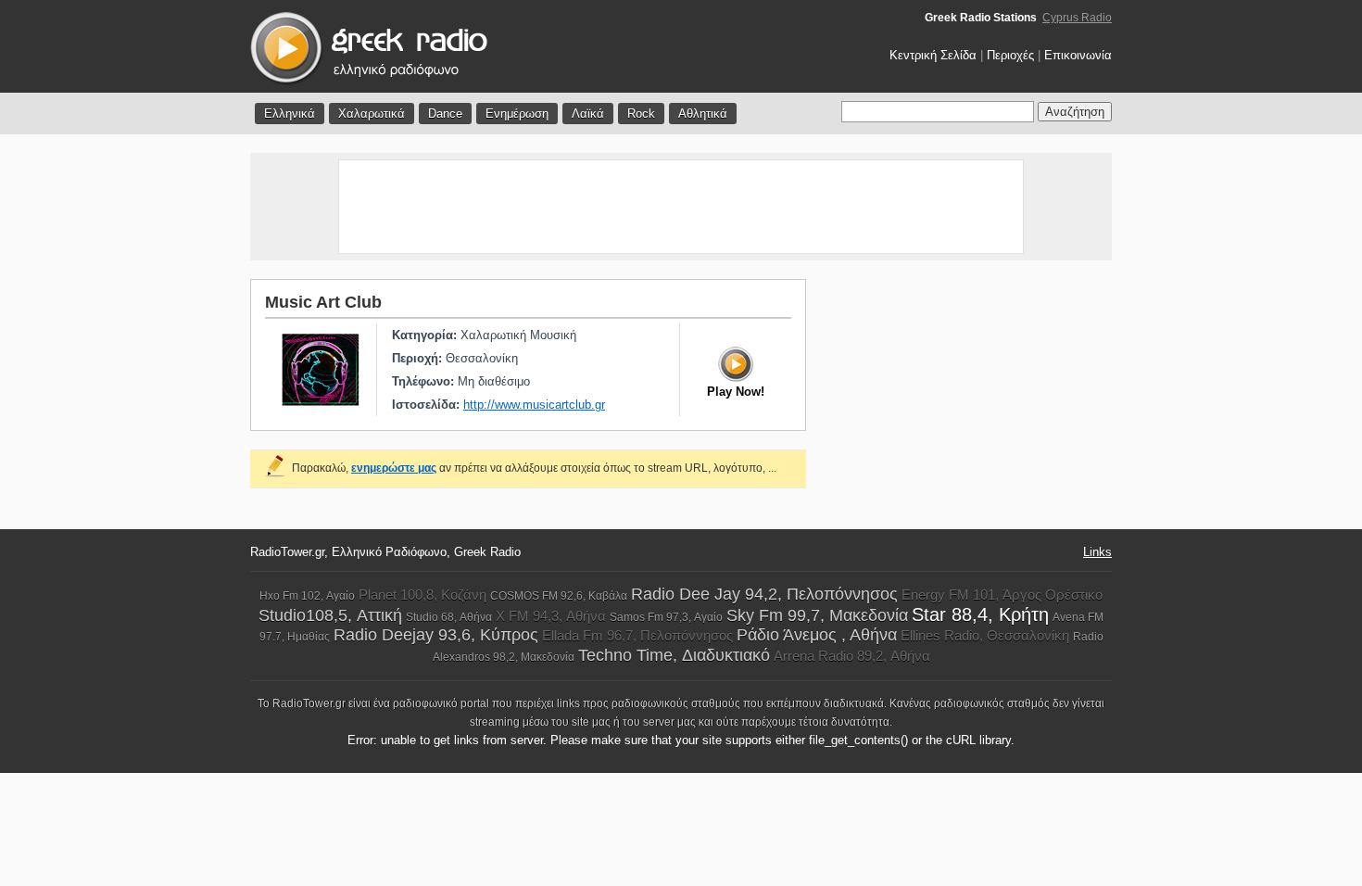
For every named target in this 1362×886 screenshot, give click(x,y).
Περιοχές (1010, 55)
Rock (641, 113)
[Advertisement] (681, 206)
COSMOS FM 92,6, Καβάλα (558, 595)
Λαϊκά (588, 113)
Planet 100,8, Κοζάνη (422, 594)
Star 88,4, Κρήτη (980, 614)
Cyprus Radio (1077, 17)
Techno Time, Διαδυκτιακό (674, 655)
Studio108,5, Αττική (330, 615)
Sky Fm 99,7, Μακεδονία (817, 615)
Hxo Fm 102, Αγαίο (307, 595)
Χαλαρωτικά (371, 113)
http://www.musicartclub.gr (534, 404)
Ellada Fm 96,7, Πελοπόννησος (637, 635)
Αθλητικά (702, 113)
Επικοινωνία (1078, 55)
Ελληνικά (289, 113)
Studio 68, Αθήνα (449, 617)
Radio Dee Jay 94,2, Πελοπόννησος (764, 594)
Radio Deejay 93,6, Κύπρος (436, 635)
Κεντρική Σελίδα (933, 55)
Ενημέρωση (517, 113)
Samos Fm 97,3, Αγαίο (666, 617)
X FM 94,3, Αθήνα (551, 616)
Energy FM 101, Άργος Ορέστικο (1002, 594)
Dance (445, 113)
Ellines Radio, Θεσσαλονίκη (985, 635)
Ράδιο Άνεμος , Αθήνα (817, 635)
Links (1097, 552)
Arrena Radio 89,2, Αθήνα (852, 656)
